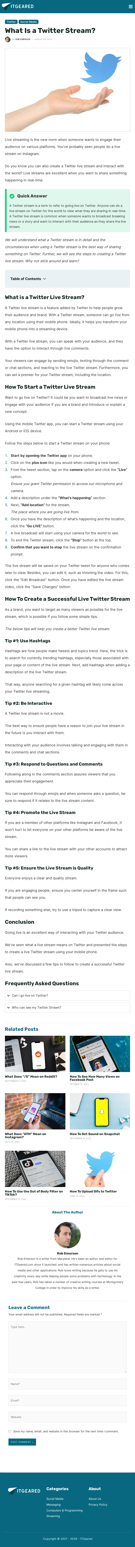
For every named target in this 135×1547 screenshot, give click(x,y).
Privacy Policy (98, 1504)
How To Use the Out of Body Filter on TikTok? (34, 1193)
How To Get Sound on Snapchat (95, 1134)
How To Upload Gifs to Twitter (93, 1191)
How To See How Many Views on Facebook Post (95, 1078)
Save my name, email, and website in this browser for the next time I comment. (66, 1431)
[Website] (67, 1417)
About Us (95, 1499)
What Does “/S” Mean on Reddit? (31, 1077)
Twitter (11, 21)
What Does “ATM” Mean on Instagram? (25, 1135)
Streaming (53, 1516)
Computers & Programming (64, 1510)
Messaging (53, 1504)
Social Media (28, 21)
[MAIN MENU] (130, 6)
